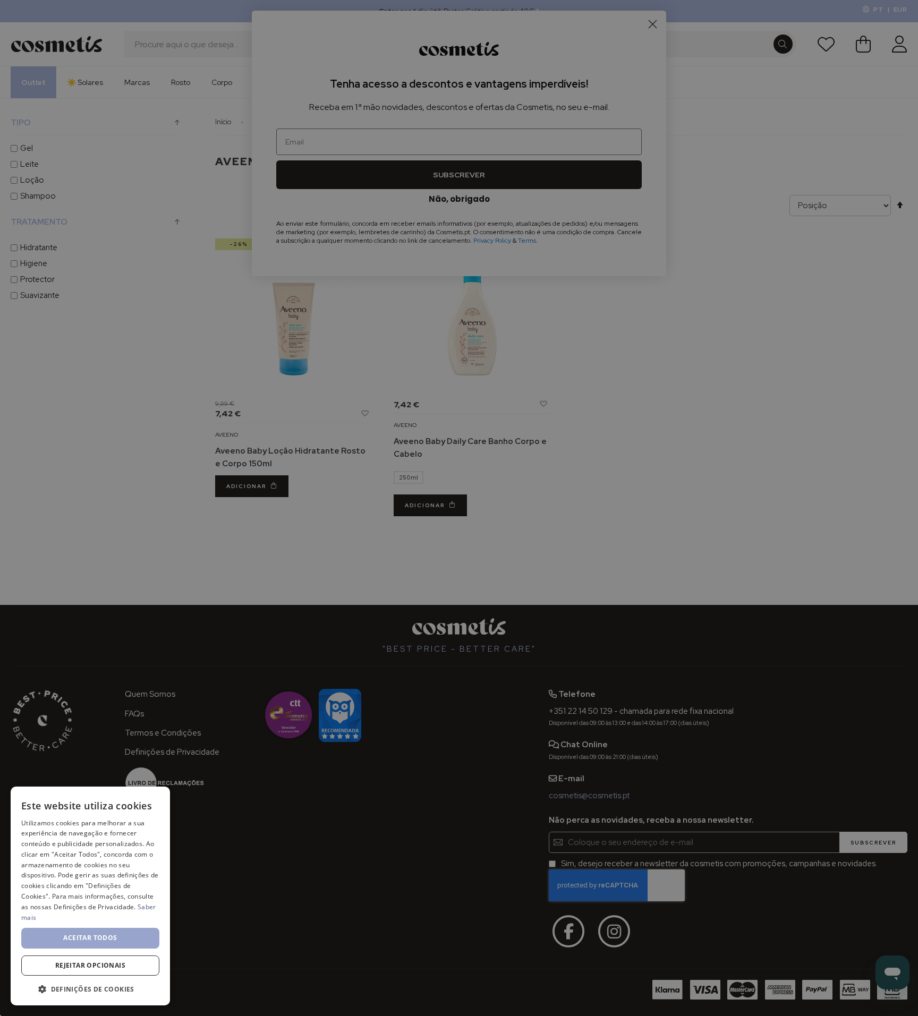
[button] (90, 989)
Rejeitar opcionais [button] (90, 965)
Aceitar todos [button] (90, 937)
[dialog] (90, 896)
